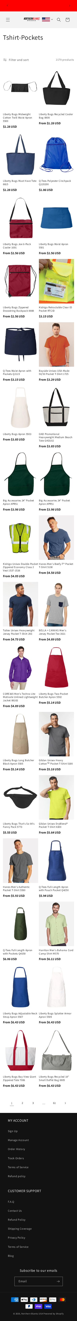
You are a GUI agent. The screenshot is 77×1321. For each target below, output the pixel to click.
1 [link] (12, 1103)
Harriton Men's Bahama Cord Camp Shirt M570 (56, 952)
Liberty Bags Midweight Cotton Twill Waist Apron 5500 (17, 118)
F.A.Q (11, 1201)
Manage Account (18, 1140)
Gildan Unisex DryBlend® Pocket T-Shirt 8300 (53, 825)
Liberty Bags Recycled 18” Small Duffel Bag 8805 (54, 1078)
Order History (16, 1149)
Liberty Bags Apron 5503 (17, 434)
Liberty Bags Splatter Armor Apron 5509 (55, 1015)
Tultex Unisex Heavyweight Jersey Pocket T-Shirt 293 (19, 632)
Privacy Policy (16, 1237)
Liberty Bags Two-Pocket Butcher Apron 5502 (53, 695)
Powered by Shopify (53, 1313)
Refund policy (16, 1176)
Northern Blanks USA (32, 1313)
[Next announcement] (69, 5)
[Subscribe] (58, 1281)
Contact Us (15, 1210)
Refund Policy (16, 1219)
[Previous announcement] (7, 5)
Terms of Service (18, 1167)
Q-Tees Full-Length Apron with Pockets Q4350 (17, 952)
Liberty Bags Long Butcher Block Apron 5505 (18, 762)
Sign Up (13, 1131)
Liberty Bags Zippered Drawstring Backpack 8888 (18, 309)
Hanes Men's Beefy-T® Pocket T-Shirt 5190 (56, 565)
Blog (11, 1256)
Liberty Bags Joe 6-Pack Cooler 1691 (17, 246)
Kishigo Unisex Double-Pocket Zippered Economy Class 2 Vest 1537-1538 (20, 567)
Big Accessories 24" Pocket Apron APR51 (18, 502)
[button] (8, 19)
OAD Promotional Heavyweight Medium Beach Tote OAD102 (55, 438)
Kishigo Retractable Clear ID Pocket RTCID (55, 309)
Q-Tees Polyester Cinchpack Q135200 (55, 182)
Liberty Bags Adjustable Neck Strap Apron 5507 (20, 1015)
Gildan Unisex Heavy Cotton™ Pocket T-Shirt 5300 (56, 762)
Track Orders (16, 1158)
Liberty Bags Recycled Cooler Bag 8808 (56, 116)
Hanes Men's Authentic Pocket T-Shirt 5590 (16, 888)
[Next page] (65, 1103)
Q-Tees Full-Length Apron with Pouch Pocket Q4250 (54, 888)
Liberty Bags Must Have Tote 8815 (20, 182)
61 (54, 1103)
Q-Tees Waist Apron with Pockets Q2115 (17, 372)
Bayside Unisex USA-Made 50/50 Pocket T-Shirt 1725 (54, 372)
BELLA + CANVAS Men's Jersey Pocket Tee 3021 (52, 632)
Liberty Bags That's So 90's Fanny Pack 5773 (19, 825)
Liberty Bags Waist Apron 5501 (53, 246)
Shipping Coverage (20, 1228)
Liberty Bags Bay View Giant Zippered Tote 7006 (19, 1078)
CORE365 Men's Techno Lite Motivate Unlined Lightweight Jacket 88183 (20, 697)
